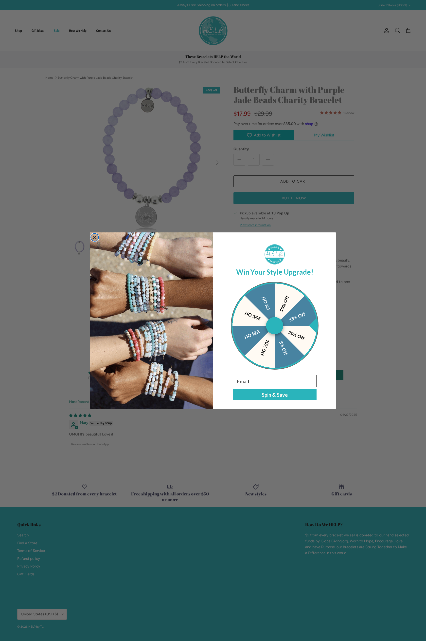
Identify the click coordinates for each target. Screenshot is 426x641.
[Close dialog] (95, 237)
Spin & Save (275, 395)
